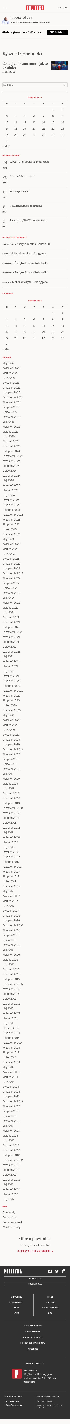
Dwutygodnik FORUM (13, 1397)
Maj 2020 (8, 715)
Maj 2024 (8, 480)
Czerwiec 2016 (11, 945)
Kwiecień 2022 (11, 602)
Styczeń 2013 (10, 1145)
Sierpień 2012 (10, 1170)
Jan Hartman (8, 72)
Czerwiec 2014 (11, 1062)
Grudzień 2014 (11, 1033)
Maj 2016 (8, 950)
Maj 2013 (8, 1126)
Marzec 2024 (10, 490)
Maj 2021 (7, 656)
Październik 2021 (12, 632)
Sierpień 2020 (11, 700)
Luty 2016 (8, 964)
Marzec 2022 (10, 607)
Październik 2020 (12, 690)
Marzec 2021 (10, 666)
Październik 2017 (12, 866)
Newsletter (35, 1279)
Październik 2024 (12, 456)
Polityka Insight (11, 1401)
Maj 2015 (7, 1008)
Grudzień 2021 (11, 622)
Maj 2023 (8, 539)
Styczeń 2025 (10, 441)
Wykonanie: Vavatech (45, 1401)
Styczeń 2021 (10, 676)
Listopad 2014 (11, 1038)
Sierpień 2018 (10, 818)
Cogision (47, 1397)
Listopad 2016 (11, 920)
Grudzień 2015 (11, 974)
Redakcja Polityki (33, 1326)
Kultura (50, 1302)
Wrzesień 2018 (11, 813)
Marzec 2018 (10, 842)
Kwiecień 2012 (11, 1189)
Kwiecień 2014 (11, 1072)
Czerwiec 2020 (11, 710)
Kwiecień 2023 (11, 544)
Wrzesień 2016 (11, 930)
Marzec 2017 (10, 901)
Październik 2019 (12, 749)
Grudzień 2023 (11, 505)
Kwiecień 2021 (11, 661)
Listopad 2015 (11, 979)
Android (33, 1371)
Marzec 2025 (10, 431)
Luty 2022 (8, 612)
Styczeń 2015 (10, 1028)
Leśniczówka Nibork (13, 1405)
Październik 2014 (12, 1042)
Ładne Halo (55, 1397)
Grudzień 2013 (11, 1091)
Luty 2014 (8, 1082)
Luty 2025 (8, 436)
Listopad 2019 (11, 744)
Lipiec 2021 (9, 646)
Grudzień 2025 (11, 387)
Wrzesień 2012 (11, 1165)
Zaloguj (62, 8)
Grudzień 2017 (11, 857)
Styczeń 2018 (10, 852)
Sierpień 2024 (11, 466)
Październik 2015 (12, 984)
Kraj (16, 1308)
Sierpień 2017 (10, 876)
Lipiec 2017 (9, 881)
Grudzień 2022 (11, 563)
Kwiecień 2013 (11, 1130)
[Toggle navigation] (4, 7)
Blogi (50, 1313)
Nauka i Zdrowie (50, 1308)
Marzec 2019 (10, 783)
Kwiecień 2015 (11, 1013)
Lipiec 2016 (9, 940)
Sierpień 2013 (10, 1111)
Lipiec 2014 (9, 1057)
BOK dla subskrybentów (32, 1343)
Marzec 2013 (10, 1135)
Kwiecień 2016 (11, 954)
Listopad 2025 (11, 392)
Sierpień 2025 (10, 407)
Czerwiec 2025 (11, 417)
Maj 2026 (8, 363)
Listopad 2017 (11, 862)
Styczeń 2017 (10, 910)
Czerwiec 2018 (11, 827)
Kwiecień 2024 (11, 485)
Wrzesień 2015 (11, 989)
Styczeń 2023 (10, 558)
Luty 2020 (8, 730)
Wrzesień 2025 (11, 402)
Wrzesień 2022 (11, 578)
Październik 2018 (12, 808)
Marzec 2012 (10, 1194)
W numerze (16, 1297)
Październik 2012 (12, 1160)
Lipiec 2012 (9, 1174)
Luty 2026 (8, 378)
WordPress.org (11, 1227)
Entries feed (9, 1217)
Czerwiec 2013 (11, 1121)
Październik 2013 (12, 1101)
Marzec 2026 (10, 373)
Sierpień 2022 (10, 583)
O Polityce (33, 1349)
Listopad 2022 (11, 568)
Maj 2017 (7, 891)
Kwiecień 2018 (11, 837)
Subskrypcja (35, 1284)
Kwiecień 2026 (11, 368)
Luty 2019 (8, 788)
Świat (16, 1313)
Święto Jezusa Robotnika (34, 244)
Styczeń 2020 (11, 734)
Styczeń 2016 (10, 969)
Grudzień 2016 (11, 915)
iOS (25, 1371)
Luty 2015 (8, 1023)
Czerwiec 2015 (11, 1003)
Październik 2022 (12, 573)
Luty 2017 (8, 906)
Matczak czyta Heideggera (28, 253)
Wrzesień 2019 (11, 754)
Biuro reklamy (32, 1332)
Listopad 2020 (11, 686)
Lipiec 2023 (9, 529)
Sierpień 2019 (10, 759)
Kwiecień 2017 (11, 896)
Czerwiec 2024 (11, 475)
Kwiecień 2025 (11, 426)
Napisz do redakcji (32, 1337)
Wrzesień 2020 (11, 695)
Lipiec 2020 (9, 705)
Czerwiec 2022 (11, 593)
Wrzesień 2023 (11, 519)
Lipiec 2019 (9, 764)
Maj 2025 (8, 422)
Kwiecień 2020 (11, 720)
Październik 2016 (12, 925)
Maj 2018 (8, 832)
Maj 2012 (7, 1184)
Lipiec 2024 (9, 470)
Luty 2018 (8, 847)
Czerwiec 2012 (11, 1179)
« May (6, 146)
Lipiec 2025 (9, 412)
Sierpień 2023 (11, 524)
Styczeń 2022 (10, 617)
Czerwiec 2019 (11, 769)
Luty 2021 (8, 671)
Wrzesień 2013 (11, 1106)
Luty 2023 (8, 554)
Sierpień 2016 (10, 935)
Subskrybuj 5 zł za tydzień (33, 1251)
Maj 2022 (8, 598)
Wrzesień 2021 (11, 637)
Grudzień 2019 (11, 739)
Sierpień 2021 (10, 642)
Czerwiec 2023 (11, 534)
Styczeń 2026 (10, 382)
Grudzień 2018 (11, 798)
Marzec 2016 (10, 959)
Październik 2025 (12, 397)
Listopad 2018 (11, 803)
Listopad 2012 (11, 1155)
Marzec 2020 (10, 725)
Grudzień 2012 (11, 1150)
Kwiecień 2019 (11, 778)
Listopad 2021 (11, 627)
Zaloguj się (8, 1212)
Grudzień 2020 (11, 681)
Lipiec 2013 (9, 1116)
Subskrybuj (57, 32)
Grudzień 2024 (11, 446)
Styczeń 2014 (10, 1086)
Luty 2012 (8, 1199)
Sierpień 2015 (10, 994)
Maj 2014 (7, 1067)
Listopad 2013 (11, 1096)
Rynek (50, 1297)
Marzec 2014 (10, 1077)
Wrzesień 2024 (11, 461)
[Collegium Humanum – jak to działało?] (59, 65)
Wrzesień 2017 (11, 871)
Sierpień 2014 (10, 1052)
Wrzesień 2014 (11, 1047)
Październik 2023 (12, 514)
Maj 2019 (8, 774)
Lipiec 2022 (9, 588)
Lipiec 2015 (9, 998)
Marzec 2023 (10, 549)
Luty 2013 (8, 1140)
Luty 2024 (8, 495)
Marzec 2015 (10, 1018)
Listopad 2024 (11, 451)
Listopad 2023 (11, 510)
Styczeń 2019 (10, 793)
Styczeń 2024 (10, 500)
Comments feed (12, 1222)
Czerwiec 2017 (11, 886)
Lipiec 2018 (9, 822)
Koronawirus (16, 1302)
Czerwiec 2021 (11, 651)
